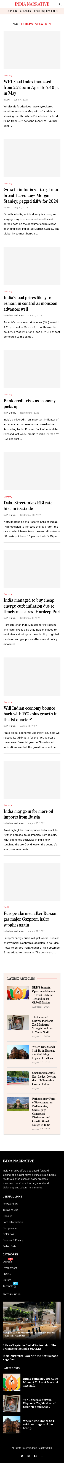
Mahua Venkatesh (15, 315)
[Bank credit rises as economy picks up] (32, 369)
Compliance (10, 1228)
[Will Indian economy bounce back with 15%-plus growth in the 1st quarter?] (32, 676)
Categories (10, 1254)
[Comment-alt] (42, 1456)
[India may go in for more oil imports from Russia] (32, 780)
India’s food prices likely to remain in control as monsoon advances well (30, 304)
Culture (7, 1280)
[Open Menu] (3, 4)
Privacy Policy (10, 1204)
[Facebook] (35, 1456)
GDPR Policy (10, 1234)
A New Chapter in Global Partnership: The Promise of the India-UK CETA (29, 1347)
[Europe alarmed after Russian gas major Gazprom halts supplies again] (32, 882)
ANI (8, 100)
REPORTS (38, 11)
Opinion (7, 1262)
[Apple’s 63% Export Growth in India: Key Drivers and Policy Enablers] (32, 1321)
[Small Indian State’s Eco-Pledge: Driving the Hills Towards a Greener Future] (18, 1078)
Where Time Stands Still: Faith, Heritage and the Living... (39, 1424)
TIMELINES (52, 11)
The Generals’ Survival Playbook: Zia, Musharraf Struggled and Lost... (39, 1403)
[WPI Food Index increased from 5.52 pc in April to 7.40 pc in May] (32, 50)
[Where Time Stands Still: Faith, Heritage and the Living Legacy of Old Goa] (18, 1052)
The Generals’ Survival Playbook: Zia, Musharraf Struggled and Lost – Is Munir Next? (44, 1025)
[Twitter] (21, 1456)
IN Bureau (11, 413)
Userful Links (12, 1196)
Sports (7, 1274)
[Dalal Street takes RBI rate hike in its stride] (32, 471)
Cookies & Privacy (13, 1240)
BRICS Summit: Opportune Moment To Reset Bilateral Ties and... (40, 1382)
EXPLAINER (25, 11)
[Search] (60, 4)
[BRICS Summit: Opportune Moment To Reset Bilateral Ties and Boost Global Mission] (18, 993)
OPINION (12, 11)
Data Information (13, 1222)
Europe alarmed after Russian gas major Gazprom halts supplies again (31, 919)
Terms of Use (10, 1210)
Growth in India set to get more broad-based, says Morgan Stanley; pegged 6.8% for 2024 (32, 196)
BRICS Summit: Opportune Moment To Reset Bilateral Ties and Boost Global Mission (43, 995)
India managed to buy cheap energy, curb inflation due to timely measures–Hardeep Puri (32, 606)
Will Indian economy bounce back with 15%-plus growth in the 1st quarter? (31, 714)
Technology (9, 1286)
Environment (10, 1268)
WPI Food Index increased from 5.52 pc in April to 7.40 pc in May (31, 88)
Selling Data (10, 1246)
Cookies (7, 1216)
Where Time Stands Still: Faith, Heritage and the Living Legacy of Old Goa (43, 1053)
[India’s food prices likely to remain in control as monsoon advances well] (32, 266)
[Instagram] (28, 1456)
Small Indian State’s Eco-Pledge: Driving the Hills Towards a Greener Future (44, 1079)
